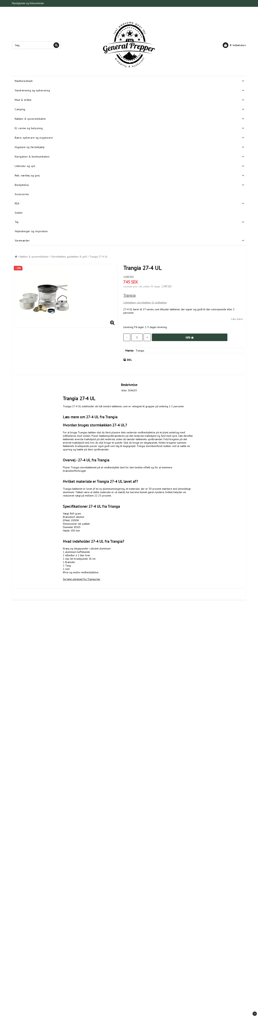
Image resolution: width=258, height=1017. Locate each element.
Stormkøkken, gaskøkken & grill (69, 256)
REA (17, 203)
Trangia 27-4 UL (98, 256)
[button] (234, 45)
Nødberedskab (24, 81)
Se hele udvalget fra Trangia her (81, 579)
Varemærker (22, 240)
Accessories (22, 194)
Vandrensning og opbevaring (32, 90)
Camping (20, 109)
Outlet (18, 212)
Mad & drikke (23, 100)
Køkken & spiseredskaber (30, 118)
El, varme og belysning (29, 128)
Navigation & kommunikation (32, 156)
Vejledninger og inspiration (31, 231)
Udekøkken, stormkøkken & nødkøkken (145, 302)
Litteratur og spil (25, 166)
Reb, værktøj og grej (27, 175)
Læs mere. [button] (237, 319)
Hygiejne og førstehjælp (30, 147)
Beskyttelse (22, 185)
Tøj (17, 222)
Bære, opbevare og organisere (34, 137)
